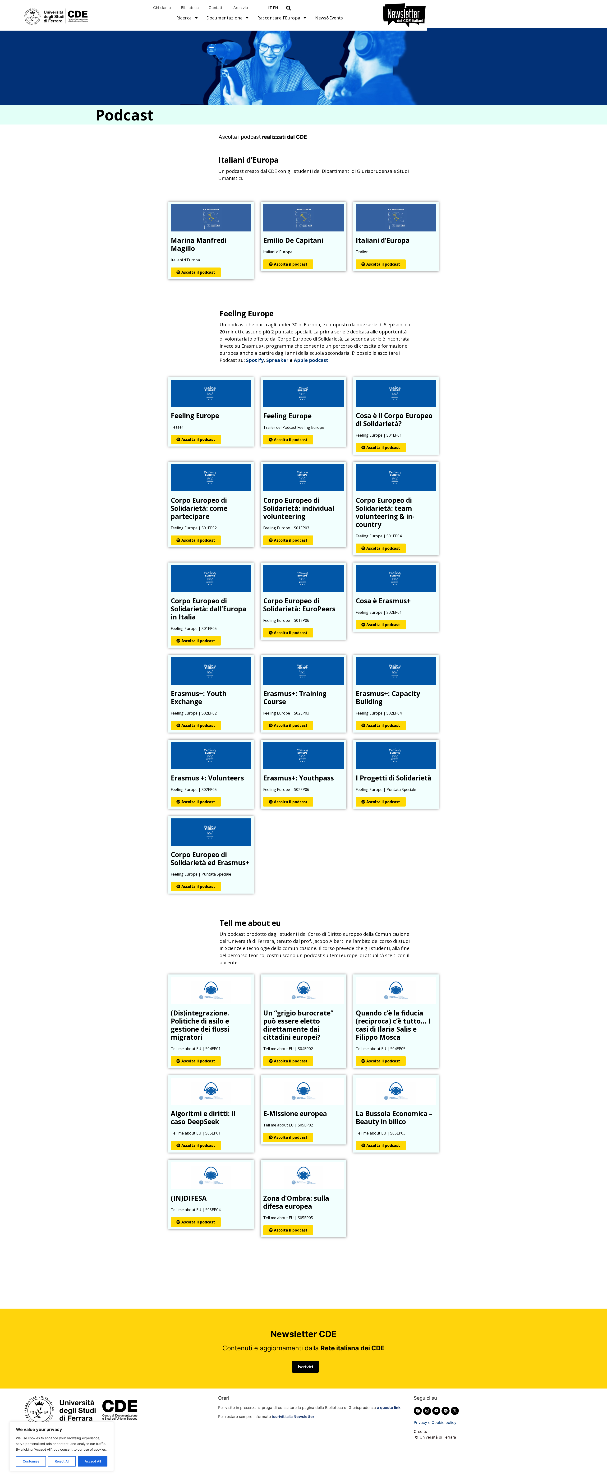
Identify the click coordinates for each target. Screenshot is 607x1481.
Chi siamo (162, 7)
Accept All (93, 1461)
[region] (61, 1447)
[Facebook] (418, 1411)
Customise (31, 1461)
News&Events (329, 18)
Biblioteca (190, 7)
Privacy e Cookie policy (435, 1422)
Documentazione (224, 18)
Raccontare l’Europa (278, 18)
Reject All (62, 1461)
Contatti (216, 7)
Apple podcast (311, 360)
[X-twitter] (455, 1411)
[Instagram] (427, 1411)
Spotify (255, 360)
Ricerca (184, 18)
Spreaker (277, 360)
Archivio (240, 7)
